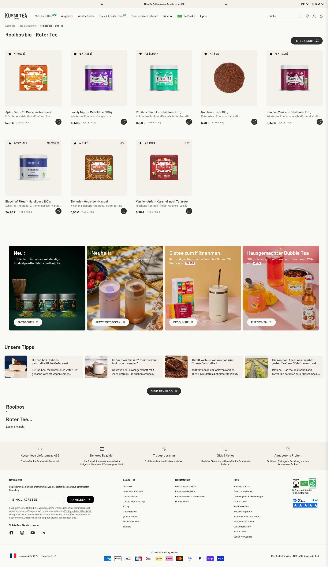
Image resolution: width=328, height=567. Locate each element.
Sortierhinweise (131, 521)
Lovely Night (91, 112)
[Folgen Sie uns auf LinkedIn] (43, 532)
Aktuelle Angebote (242, 511)
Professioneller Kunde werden (190, 496)
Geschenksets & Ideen (144, 16)
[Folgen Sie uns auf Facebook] (11, 532)
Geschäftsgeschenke (185, 486)
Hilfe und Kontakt (241, 486)
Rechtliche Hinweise (281, 556)
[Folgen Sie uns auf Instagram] (22, 532)
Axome (173, 552)
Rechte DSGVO (240, 531)
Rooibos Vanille (288, 112)
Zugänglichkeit (311, 556)
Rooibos (214, 112)
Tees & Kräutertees (112, 16)
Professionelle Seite (185, 491)
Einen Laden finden (243, 491)
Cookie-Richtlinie (242, 526)
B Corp (126, 506)
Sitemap (127, 526)
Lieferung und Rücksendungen (248, 496)
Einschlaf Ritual (28, 201)
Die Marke (189, 16)
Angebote (67, 16)
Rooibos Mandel (158, 112)
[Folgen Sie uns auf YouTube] (32, 532)
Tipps (203, 16)
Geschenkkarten (241, 506)
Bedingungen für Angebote (246, 516)
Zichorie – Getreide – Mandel (89, 201)
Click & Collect (240, 501)
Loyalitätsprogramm (133, 491)
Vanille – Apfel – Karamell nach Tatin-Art (162, 201)
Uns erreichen (130, 511)
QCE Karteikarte (130, 516)
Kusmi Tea (10, 25)
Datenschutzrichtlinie (243, 521)
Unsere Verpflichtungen (134, 501)
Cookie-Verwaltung (242, 536)
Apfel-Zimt (28, 112)
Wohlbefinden (86, 16)
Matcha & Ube (46, 16)
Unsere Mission (130, 496)
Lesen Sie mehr (15, 426)
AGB (295, 556)
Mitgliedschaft (182, 501)
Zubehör (168, 16)
